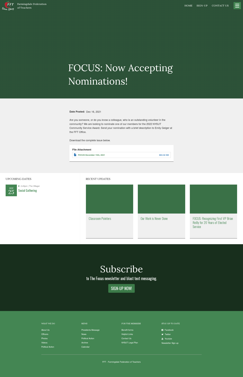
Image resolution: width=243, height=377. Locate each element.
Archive (84, 342)
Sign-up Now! (121, 288)
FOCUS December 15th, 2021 (91, 155)
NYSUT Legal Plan (130, 342)
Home (188, 5)
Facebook (169, 329)
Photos (44, 338)
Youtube (168, 338)
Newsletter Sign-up (170, 343)
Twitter (168, 334)
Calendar (85, 346)
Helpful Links (127, 334)
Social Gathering (27, 190)
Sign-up (202, 5)
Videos (44, 342)
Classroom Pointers (100, 218)
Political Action (47, 346)
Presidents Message (90, 329)
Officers (44, 334)
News (83, 334)
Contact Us (220, 5)
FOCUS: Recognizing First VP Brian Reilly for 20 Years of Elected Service (213, 222)
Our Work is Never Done (154, 218)
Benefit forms (127, 329)
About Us (45, 329)
